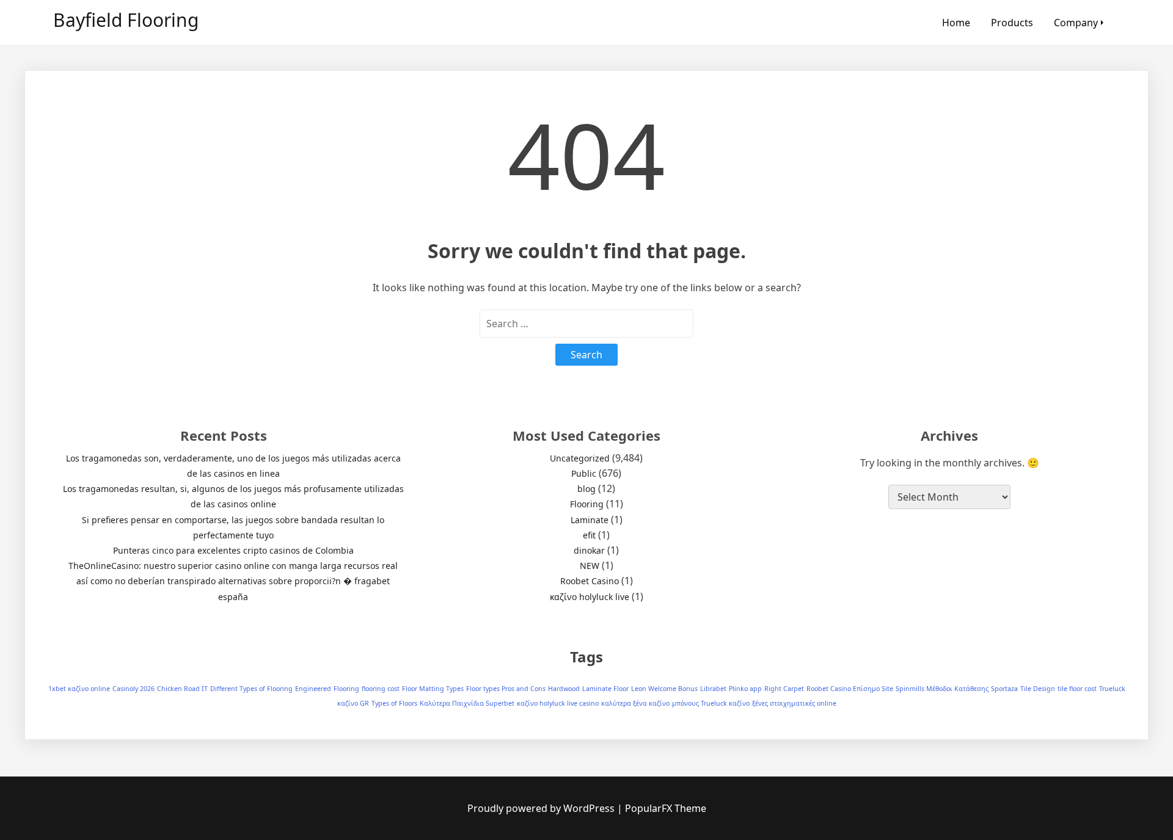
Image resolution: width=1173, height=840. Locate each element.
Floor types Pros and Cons (506, 688)
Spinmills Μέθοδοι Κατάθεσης (942, 688)
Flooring (587, 504)
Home (956, 22)
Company (1076, 22)
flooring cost (381, 688)
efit (589, 535)
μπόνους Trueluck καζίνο (711, 703)
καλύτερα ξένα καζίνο (635, 703)
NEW (589, 565)
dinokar (589, 550)
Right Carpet (784, 688)
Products (1012, 22)
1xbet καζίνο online (79, 688)
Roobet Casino (589, 581)
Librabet (713, 688)
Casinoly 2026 (133, 688)
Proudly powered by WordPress (542, 808)
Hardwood (564, 688)
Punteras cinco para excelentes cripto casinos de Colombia (233, 550)
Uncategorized (580, 458)
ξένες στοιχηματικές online (794, 703)
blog (586, 488)
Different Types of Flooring (251, 688)
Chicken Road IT (182, 688)
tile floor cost (1077, 688)
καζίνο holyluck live (589, 597)
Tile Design (1037, 688)
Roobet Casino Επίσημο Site (849, 688)
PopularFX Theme (665, 808)
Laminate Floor (605, 688)
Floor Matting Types (433, 688)
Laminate (589, 520)
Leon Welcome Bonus (664, 688)
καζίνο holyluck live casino (558, 703)
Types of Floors (394, 703)
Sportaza (1004, 688)
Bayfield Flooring (126, 19)
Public (583, 473)
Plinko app (745, 688)
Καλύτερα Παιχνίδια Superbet (467, 703)
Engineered (313, 688)
